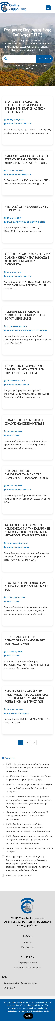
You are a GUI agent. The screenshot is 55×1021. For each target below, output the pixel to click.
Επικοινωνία (27, 947)
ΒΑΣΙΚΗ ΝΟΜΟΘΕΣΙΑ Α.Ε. (18, 385)
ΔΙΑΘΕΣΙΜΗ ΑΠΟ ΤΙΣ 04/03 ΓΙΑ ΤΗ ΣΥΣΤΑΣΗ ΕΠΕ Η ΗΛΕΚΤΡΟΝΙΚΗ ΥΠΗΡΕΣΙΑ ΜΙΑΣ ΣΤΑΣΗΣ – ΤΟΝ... (26, 159)
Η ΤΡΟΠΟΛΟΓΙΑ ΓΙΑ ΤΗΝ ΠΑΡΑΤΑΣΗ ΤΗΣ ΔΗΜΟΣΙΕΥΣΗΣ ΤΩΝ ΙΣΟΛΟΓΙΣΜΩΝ (25, 640)
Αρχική (14, 40)
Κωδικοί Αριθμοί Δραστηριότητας (20, 983)
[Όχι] (51, 1011)
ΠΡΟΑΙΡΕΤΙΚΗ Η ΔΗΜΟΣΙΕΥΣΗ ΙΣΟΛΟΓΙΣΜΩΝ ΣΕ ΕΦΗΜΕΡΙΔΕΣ (24, 421)
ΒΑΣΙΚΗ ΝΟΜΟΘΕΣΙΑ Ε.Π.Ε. (19, 124)
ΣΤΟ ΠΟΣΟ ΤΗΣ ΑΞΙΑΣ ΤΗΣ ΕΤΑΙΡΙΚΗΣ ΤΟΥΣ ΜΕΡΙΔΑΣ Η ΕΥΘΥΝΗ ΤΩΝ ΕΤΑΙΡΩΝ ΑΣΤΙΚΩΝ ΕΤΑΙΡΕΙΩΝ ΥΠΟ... (25, 107)
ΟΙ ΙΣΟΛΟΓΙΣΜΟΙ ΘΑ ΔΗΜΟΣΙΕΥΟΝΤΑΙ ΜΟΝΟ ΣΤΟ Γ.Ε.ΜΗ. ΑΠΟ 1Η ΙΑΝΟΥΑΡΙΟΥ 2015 (26, 474)
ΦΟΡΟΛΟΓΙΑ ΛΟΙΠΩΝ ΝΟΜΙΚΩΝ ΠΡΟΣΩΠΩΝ (27, 330)
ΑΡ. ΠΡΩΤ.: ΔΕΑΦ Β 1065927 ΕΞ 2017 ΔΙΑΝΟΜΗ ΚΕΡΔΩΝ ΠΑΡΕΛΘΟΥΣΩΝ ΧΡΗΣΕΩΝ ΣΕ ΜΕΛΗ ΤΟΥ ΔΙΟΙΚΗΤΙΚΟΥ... (27, 259)
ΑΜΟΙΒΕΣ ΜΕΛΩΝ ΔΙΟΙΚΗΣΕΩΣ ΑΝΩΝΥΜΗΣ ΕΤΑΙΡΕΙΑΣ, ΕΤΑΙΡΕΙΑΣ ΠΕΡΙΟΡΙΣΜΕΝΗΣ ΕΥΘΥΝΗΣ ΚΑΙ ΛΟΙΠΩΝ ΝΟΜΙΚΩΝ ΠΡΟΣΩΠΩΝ (26, 696)
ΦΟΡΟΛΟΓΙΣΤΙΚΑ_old (11, 43)
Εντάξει (28, 1016)
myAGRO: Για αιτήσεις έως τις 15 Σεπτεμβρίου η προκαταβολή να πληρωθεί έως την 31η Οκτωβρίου (29, 788)
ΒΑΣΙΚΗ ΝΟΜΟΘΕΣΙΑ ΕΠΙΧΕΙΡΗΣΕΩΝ (21, 47)
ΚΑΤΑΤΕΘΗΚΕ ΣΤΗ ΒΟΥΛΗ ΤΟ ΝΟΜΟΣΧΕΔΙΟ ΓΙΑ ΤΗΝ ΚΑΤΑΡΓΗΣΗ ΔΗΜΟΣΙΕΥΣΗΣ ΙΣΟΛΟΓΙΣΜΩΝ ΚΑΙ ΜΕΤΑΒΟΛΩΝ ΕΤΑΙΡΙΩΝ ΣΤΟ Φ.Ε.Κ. (27, 530)
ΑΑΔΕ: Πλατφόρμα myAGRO (19, 875)
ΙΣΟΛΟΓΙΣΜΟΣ (13, 435)
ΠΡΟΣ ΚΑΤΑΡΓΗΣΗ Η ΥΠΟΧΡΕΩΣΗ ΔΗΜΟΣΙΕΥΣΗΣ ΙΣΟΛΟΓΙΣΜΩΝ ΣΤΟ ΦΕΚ (26, 586)
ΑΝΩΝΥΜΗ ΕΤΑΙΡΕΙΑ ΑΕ (18, 713)
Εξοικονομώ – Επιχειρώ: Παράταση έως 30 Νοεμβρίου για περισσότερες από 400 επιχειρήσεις (27, 815)
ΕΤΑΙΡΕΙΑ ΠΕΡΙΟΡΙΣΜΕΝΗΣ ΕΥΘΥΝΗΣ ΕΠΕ (26, 222)
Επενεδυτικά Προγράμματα (27, 967)
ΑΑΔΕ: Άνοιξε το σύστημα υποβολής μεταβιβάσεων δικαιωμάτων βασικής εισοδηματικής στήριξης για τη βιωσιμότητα (28, 827)
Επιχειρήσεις (28, 68)
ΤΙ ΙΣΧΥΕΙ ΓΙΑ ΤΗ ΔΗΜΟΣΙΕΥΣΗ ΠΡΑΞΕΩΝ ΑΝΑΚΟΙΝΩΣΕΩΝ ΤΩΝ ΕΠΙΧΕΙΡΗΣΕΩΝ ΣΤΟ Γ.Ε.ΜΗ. (24, 369)
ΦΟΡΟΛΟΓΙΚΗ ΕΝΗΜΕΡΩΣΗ (37, 43)
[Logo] (27, 908)
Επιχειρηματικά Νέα (27, 962)
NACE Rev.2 (9, 988)
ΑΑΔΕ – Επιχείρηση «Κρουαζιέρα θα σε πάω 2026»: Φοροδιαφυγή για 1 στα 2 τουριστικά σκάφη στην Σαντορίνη (27, 767)
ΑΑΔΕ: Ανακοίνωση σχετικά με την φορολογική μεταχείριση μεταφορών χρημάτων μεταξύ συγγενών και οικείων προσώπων (29, 839)
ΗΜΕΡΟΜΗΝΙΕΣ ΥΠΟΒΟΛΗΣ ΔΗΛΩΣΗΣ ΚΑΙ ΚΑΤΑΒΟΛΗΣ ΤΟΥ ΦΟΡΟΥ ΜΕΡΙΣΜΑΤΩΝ (25, 315)
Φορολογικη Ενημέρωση (38, 65)
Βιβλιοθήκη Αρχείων (30, 40)
